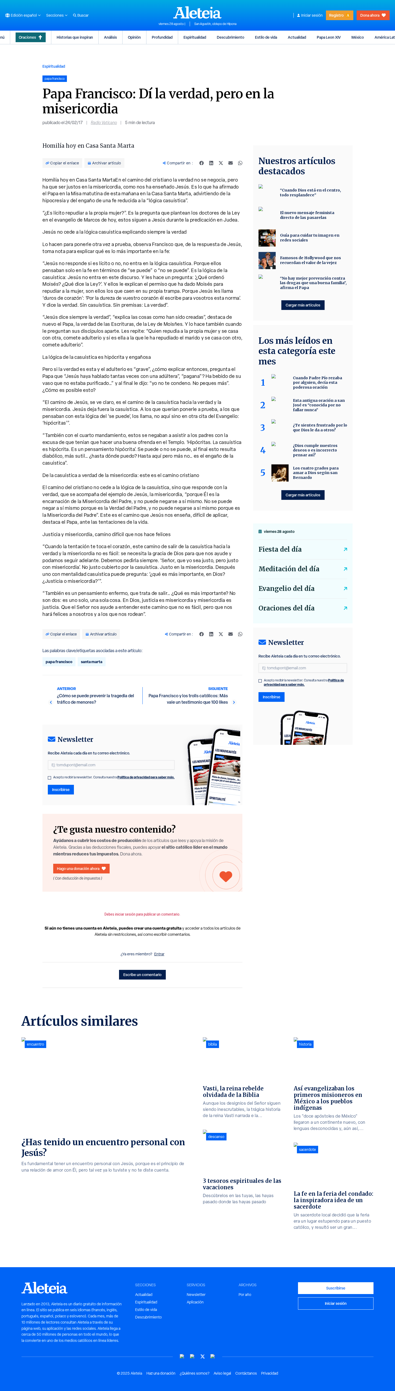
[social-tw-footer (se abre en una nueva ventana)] (202, 1356)
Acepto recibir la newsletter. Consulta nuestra (114, 777)
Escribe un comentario (142, 974)
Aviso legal (222, 1373)
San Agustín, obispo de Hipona (215, 24)
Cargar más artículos (303, 305)
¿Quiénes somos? (194, 1373)
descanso (216, 1136)
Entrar (159, 954)
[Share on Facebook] (201, 163)
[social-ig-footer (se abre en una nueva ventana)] (212, 1356)
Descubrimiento (230, 37)
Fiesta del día (280, 549)
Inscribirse (61, 789)
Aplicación (195, 1302)
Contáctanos (246, 1373)
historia (305, 1044)
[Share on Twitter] (221, 163)
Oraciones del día (286, 608)
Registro (336, 15)
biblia (212, 1044)
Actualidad (297, 37)
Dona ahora (369, 15)
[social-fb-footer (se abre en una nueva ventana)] (192, 1356)
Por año (245, 1294)
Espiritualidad (195, 37)
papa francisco (59, 661)
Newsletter (196, 1294)
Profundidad (162, 37)
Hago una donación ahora (78, 868)
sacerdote (307, 1149)
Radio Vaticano (104, 122)
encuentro (35, 1044)
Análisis (110, 37)
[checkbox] (49, 777)
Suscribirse (335, 1288)
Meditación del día (288, 569)
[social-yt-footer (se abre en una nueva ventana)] (182, 1356)
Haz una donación (160, 1373)
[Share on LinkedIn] (211, 163)
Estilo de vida (266, 37)
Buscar (83, 15)
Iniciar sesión (312, 15)
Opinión (134, 37)
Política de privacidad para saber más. (146, 777)
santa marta (91, 661)
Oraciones (27, 37)
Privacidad (269, 1373)
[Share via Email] (230, 163)
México (357, 37)
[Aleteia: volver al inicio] (197, 12)
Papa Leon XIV (329, 37)
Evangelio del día (286, 588)
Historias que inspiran (75, 37)
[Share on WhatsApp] (240, 163)
